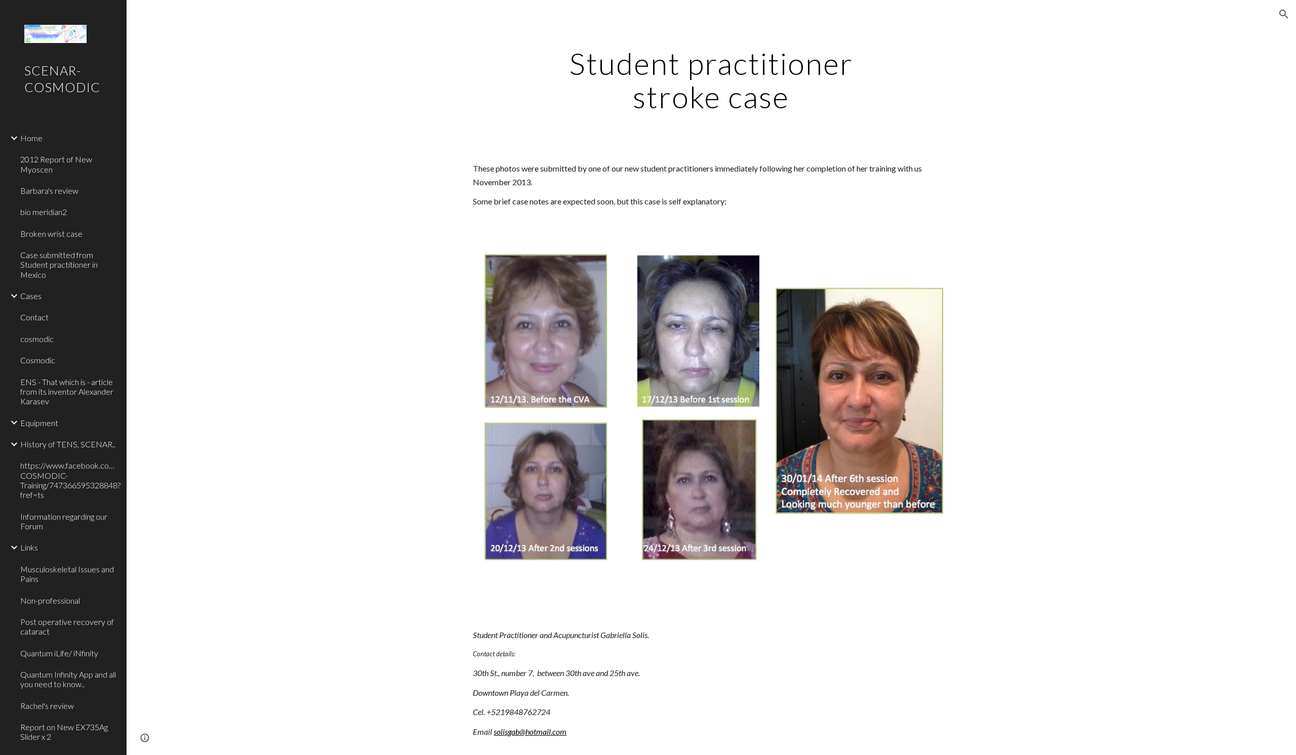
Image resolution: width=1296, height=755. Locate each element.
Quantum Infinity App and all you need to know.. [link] (68, 679)
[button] (1284, 14)
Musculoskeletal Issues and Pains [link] (67, 573)
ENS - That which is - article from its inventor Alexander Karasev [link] (66, 391)
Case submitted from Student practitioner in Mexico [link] (59, 264)
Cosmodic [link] (37, 360)
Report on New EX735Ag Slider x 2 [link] (64, 731)
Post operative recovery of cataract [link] (67, 626)
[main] (711, 80)
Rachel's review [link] (47, 705)
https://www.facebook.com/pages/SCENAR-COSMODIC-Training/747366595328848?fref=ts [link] (70, 479)
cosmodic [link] (37, 339)
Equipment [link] (39, 423)
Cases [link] (31, 296)
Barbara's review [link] (49, 190)
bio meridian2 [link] (43, 212)
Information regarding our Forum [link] (63, 521)
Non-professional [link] (50, 600)
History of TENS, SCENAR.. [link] (67, 444)
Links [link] (29, 547)
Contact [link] (34, 317)
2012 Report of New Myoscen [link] (56, 164)
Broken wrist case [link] (51, 233)
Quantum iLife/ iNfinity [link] (59, 653)
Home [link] (31, 138)
